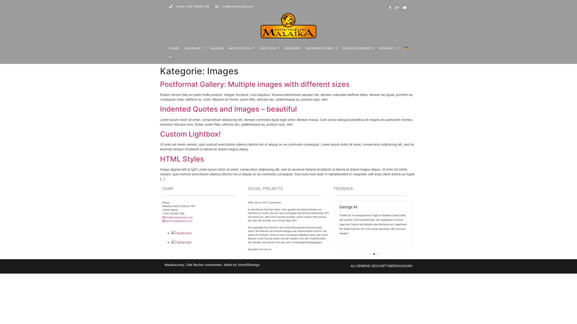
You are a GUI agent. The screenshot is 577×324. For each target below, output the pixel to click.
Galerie (216, 48)
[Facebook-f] (390, 7)
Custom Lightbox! (190, 134)
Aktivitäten (239, 48)
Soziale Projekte (358, 48)
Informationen (319, 48)
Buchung (293, 48)
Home (174, 48)
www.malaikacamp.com (179, 221)
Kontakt (387, 48)
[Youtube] (405, 7)
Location (267, 48)
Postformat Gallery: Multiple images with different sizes (255, 84)
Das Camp (192, 48)
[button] (370, 254)
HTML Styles (182, 159)
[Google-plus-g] (397, 7)
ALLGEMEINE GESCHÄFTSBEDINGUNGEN (381, 266)
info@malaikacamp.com (179, 217)
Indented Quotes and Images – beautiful (228, 109)
